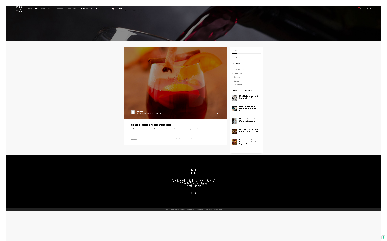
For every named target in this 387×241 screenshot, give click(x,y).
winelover (182, 138)
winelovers (188, 138)
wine (178, 138)
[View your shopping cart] (360, 8)
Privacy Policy (208, 209)
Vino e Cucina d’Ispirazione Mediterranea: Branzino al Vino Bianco (248, 108)
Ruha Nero (140, 111)
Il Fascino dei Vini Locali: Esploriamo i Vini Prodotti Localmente (249, 120)
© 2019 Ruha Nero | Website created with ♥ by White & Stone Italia (184, 209)
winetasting (206, 138)
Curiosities (158, 113)
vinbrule (151, 138)
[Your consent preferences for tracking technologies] (383, 237)
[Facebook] (367, 8)
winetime (212, 138)
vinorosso (173, 138)
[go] (258, 57)
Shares (236, 81)
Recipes (163, 113)
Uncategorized (239, 85)
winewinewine (134, 139)
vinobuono (160, 138)
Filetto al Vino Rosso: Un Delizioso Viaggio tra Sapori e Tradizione (249, 130)
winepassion (195, 138)
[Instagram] (370, 8)
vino (155, 138)
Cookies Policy (217, 209)
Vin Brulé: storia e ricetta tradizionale (151, 125)
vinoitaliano (167, 138)
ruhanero (146, 138)
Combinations (239, 69)
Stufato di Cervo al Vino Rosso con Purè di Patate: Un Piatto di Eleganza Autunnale (249, 142)
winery (200, 138)
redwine (141, 138)
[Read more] (218, 133)
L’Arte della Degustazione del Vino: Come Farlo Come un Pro (249, 97)
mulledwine (135, 138)
